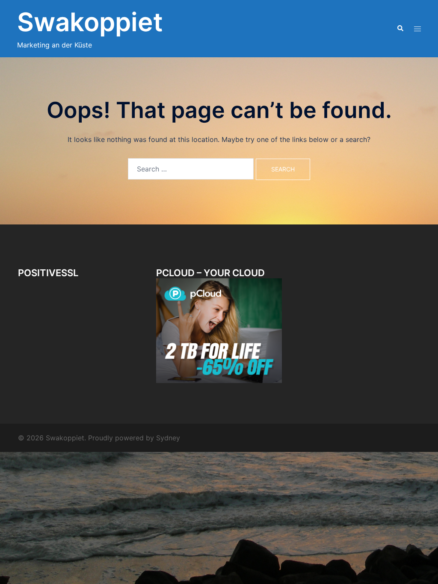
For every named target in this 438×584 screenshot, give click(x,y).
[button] (400, 28)
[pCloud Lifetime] (218, 330)
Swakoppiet (90, 21)
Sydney (168, 438)
